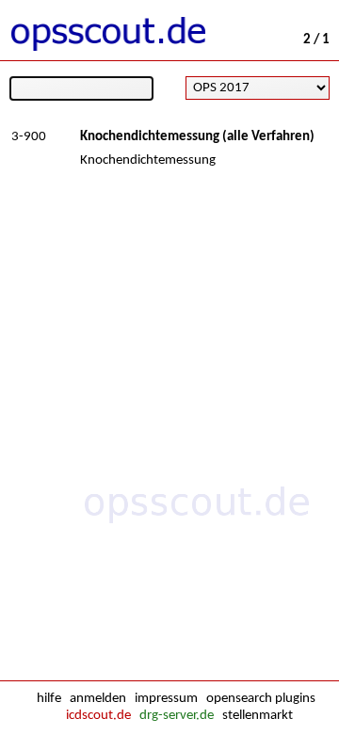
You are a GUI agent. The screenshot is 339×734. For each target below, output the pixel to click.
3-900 (28, 137)
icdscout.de (98, 716)
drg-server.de (176, 716)
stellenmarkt (257, 716)
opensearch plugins (260, 699)
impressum (166, 699)
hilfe (49, 699)
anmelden (98, 699)
